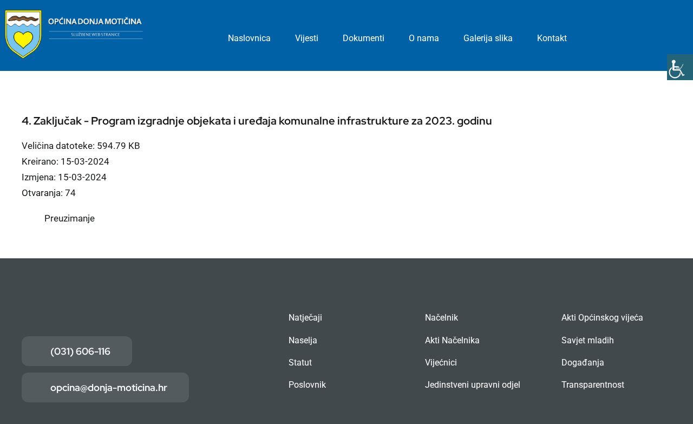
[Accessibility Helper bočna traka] (680, 67)
